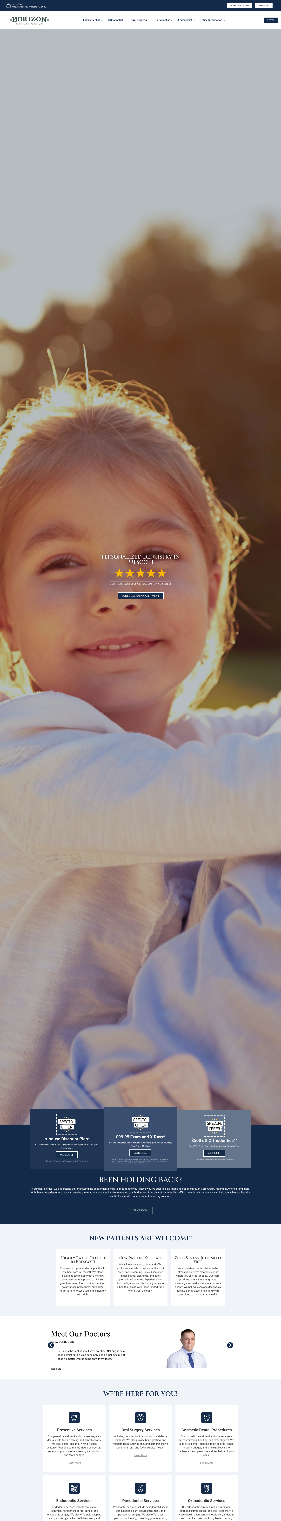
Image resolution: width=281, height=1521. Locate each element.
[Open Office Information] (224, 20)
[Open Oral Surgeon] (149, 20)
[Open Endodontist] (194, 20)
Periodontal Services (140, 1500)
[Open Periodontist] (171, 20)
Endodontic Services (74, 1500)
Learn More (74, 1462)
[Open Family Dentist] (101, 20)
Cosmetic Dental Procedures (206, 1430)
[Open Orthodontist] (125, 20)
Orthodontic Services (206, 1500)
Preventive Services (74, 1430)
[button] (51, 1345)
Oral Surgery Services (140, 1430)
